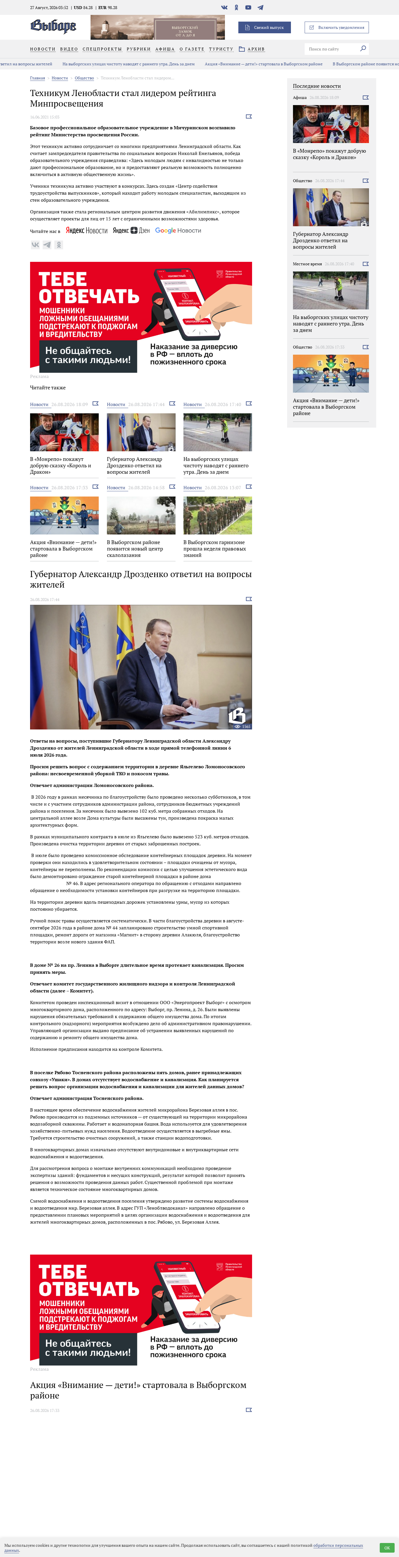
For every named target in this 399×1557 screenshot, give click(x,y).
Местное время (307, 263)
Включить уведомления (341, 27)
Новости (60, 78)
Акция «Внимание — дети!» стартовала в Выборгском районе (227, 64)
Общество (84, 78)
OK (387, 1548)
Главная (37, 78)
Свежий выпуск (269, 27)
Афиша (300, 97)
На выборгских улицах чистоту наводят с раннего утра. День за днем (92, 64)
